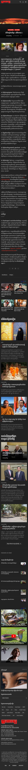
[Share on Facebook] (10, 268)
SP (9, 765)
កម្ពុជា (2, 417)
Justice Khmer (10, 712)
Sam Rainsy (17, 707)
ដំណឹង (2, 342)
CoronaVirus (10, 707)
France (7, 710)
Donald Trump (22, 710)
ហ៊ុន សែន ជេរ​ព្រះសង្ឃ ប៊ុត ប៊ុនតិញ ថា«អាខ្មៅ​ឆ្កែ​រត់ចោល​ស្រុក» (14, 420)
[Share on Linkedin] (18, 268)
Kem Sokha (17, 712)
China (16, 710)
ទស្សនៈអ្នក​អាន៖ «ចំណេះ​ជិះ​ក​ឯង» (7, 599)
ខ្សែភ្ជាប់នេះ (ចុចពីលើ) (15, 249)
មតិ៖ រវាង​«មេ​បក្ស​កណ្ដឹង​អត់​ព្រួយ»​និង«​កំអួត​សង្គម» (10, 581)
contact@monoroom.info (9, 251)
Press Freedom (20, 715)
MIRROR (14, 765)
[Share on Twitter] (12, 268)
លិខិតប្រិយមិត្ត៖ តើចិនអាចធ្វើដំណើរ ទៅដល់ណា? (13, 454)
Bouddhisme (4, 275)
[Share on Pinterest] (15, 268)
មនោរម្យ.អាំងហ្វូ (8, 35)
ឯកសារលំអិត (17, 30)
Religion (11, 275)
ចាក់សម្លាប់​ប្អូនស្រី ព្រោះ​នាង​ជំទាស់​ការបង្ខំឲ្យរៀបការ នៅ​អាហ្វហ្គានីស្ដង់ (13, 346)
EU (11, 710)
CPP (13, 715)
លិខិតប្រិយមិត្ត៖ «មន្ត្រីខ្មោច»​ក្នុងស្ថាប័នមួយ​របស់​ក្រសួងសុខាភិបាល (13, 528)
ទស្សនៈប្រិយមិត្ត (10, 30)
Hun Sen (3, 707)
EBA (23, 712)
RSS (6, 765)
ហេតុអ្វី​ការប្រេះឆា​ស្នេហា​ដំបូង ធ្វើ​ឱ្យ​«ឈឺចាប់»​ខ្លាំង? (11, 691)
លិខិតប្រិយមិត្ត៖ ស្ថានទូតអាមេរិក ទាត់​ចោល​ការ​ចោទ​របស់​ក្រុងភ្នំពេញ (10, 572)
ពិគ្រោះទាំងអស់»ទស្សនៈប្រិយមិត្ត (13, 544)
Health (3, 712)
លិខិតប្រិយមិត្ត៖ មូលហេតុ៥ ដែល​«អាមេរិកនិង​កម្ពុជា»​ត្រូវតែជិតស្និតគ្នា (13, 486)
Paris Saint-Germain (6, 715)
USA (3, 710)
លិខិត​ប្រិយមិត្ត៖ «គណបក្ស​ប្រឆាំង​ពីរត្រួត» (9, 563)
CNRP (24, 707)
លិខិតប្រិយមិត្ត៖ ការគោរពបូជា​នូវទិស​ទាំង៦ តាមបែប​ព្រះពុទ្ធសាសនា (13, 386)
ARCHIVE (21, 765)
